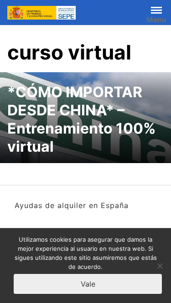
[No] (159, 265)
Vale (88, 283)
